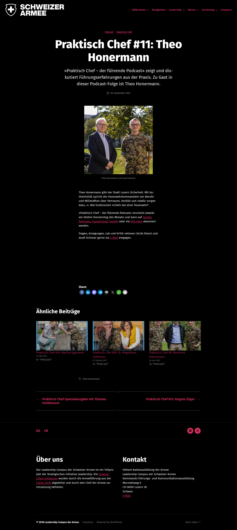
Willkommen (139, 9)
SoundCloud (100, 221)
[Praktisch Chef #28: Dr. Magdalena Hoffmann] (118, 336)
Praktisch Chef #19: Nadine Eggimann (60, 352)
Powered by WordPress (109, 522)
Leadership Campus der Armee (62, 522)
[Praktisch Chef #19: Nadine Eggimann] (62, 336)
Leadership (175, 9)
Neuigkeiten (159, 9)
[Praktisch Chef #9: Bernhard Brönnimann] (175, 336)
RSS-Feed (136, 221)
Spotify (113, 221)
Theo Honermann (91, 379)
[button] (81, 292)
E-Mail (114, 237)
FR (46, 431)
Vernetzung (208, 9)
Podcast (109, 32)
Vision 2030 (43, 483)
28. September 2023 (120, 93)
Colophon (226, 9)
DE (38, 431)
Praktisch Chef (124, 32)
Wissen (192, 9)
